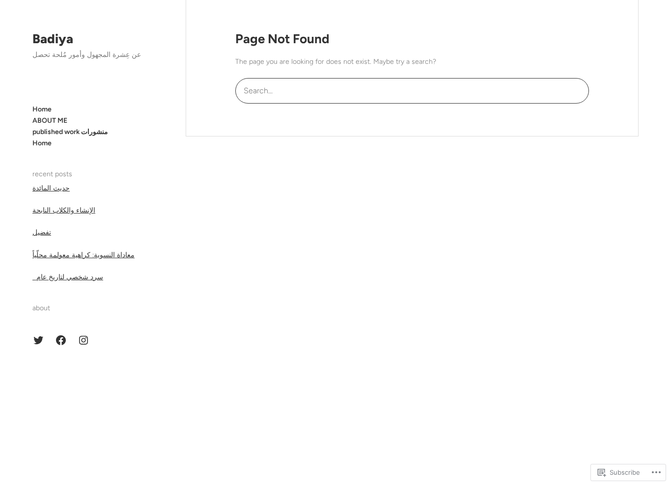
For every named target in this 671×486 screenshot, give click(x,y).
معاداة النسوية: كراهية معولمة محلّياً (83, 255)
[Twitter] (38, 340)
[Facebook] (61, 340)
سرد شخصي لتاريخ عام (67, 277)
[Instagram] (83, 340)
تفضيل (41, 232)
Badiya (52, 39)
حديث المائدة (51, 188)
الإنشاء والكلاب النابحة (63, 210)
